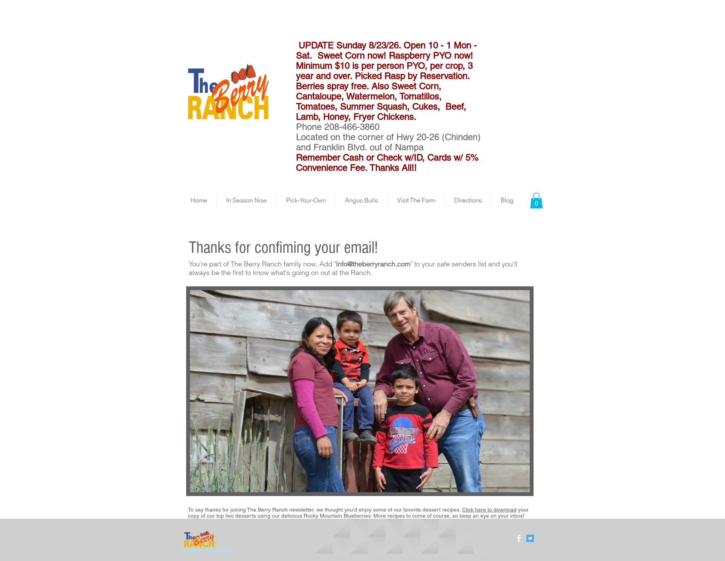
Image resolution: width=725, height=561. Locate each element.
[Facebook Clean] (519, 538)
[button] (536, 201)
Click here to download (489, 510)
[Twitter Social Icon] (530, 538)
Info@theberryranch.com (373, 264)
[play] (511, 485)
